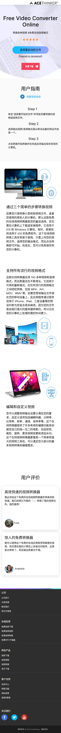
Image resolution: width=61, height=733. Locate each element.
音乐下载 (5, 669)
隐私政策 (5, 693)
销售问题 (5, 688)
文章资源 (5, 602)
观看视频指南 (34, 96)
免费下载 (29, 66)
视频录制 (5, 660)
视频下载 (5, 655)
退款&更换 (5, 697)
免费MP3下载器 (8, 640)
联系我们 (5, 606)
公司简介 (5, 598)
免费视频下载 (7, 626)
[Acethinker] (44, 3)
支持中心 (5, 684)
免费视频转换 (7, 635)
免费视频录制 (7, 631)
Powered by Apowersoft (30, 56)
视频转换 (5, 664)
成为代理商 (6, 611)
